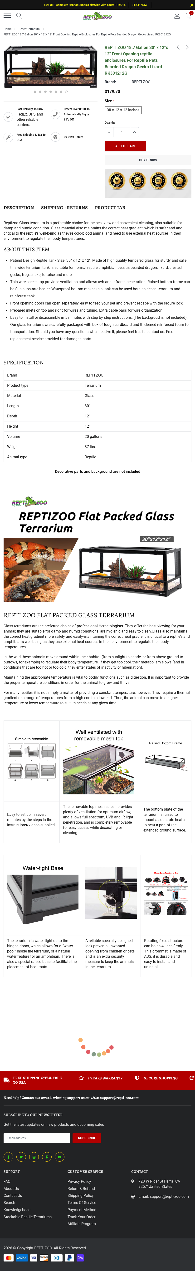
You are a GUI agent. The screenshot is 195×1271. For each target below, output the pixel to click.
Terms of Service (82, 1202)
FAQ (7, 1181)
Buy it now (148, 160)
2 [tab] (40, 92)
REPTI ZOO (141, 82)
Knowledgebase (17, 1210)
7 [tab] (66, 92)
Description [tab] (19, 208)
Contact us (13, 1195)
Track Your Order (81, 1217)
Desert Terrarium (29, 29)
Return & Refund (81, 1188)
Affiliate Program (82, 1224)
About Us (11, 1188)
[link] (178, 47)
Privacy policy (79, 1181)
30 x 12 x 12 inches (123, 110)
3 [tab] (45, 92)
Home (7, 29)
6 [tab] (61, 92)
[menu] (7, 15)
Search (9, 1202)
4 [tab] (50, 92)
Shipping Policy (81, 1195)
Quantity (110, 122)
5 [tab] (56, 92)
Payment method (82, 1210)
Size (109, 101)
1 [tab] (35, 92)
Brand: (110, 82)
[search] (19, 16)
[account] (177, 15)
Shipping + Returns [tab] (64, 208)
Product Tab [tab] (110, 208)
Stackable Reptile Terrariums (28, 1217)
